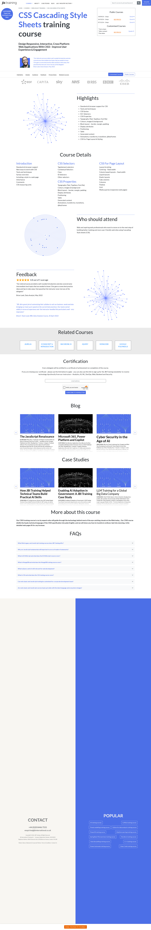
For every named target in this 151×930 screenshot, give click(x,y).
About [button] (36, 3)
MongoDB (104, 344)
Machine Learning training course (126, 832)
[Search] (139, 3)
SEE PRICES (117, 19)
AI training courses (96, 822)
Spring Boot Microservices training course (102, 837)
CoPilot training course (129, 822)
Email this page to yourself (75, 927)
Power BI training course (97, 832)
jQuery (85, 344)
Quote (131, 31)
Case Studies (45, 3)
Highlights (20, 75)
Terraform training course (128, 837)
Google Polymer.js (123, 345)
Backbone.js (66, 344)
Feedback (43, 75)
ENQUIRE (146, 2)
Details (28, 75)
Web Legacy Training (38, 8)
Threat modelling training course (99, 827)
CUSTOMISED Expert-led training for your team (7, 14)
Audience (35, 75)
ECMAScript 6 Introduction (47, 345)
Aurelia (28, 344)
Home (20, 8)
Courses (27, 8)
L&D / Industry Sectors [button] (63, 3)
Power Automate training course (100, 846)
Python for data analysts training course (124, 827)
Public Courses (129, 74)
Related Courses (64, 75)
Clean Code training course (128, 846)
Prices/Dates (53, 75)
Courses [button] (28, 3)
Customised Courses (115, 74)
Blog (52, 3)
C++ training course (130, 841)
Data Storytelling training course (100, 841)
